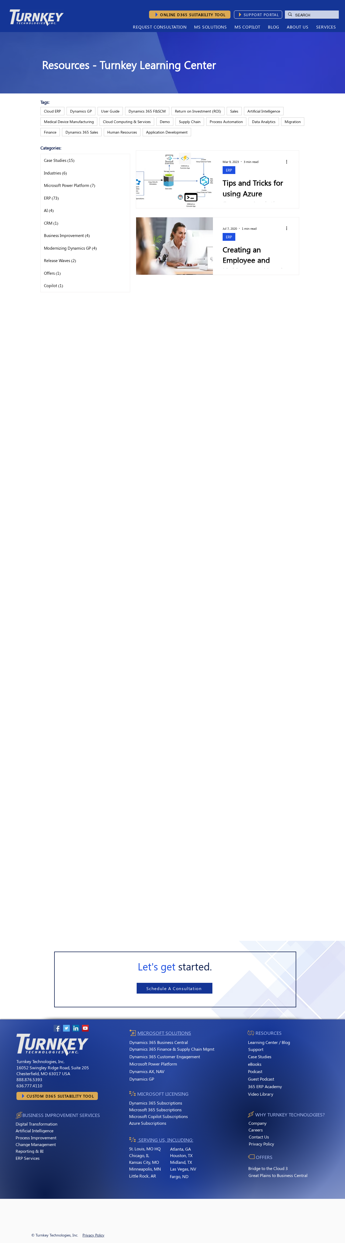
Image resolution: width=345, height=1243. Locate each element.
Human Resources (122, 132)
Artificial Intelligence (263, 111)
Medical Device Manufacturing (69, 121)
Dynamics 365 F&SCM (147, 111)
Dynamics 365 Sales (81, 132)
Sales (234, 111)
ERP (229, 170)
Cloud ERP (52, 111)
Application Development (167, 132)
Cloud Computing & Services (127, 121)
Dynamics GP (81, 111)
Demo (165, 121)
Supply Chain (190, 121)
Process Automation (226, 121)
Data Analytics (263, 121)
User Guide (110, 111)
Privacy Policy (93, 1235)
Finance (50, 132)
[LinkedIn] (76, 1028)
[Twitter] (66, 1028)
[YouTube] (85, 1028)
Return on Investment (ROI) (198, 111)
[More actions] (288, 161)
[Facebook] (57, 1028)
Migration (293, 121)
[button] (297, 26)
